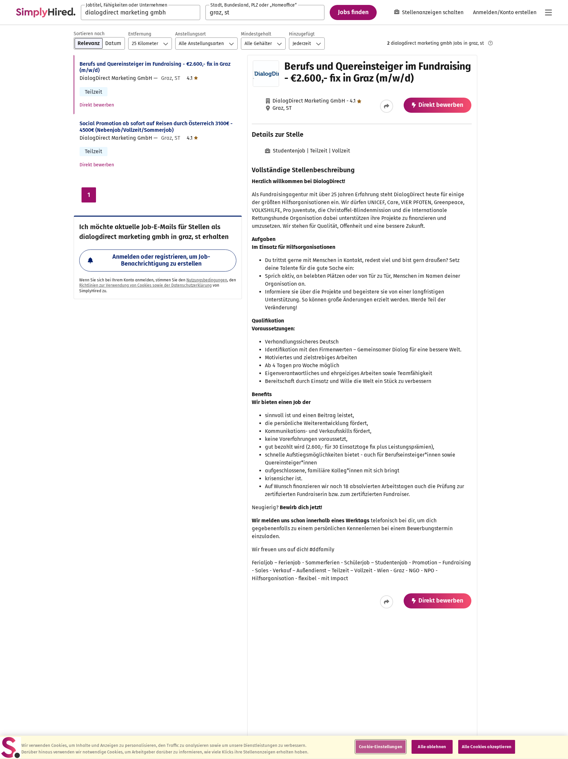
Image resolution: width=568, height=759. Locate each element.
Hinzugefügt (302, 34)
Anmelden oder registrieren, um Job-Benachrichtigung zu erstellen (161, 260)
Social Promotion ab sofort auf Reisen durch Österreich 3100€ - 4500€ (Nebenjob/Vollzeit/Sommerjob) (156, 126)
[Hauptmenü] (548, 12)
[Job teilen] (386, 106)
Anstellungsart (190, 34)
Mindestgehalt (256, 34)
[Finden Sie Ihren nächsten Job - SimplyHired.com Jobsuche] (46, 12)
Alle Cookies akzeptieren (486, 746)
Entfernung (139, 34)
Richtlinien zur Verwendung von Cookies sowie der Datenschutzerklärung (145, 285)
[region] (284, 747)
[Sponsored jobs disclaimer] (490, 43)
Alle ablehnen (432, 746)
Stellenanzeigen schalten (432, 12)
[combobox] (140, 12)
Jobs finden (353, 12)
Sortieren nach (89, 33)
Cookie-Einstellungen (380, 746)
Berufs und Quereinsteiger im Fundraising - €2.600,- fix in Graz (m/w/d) (155, 67)
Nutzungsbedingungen (206, 280)
